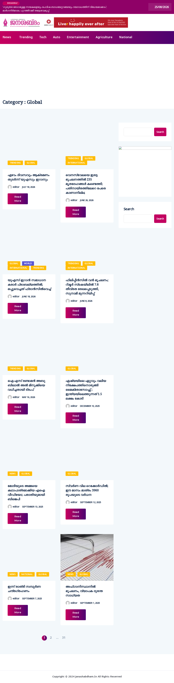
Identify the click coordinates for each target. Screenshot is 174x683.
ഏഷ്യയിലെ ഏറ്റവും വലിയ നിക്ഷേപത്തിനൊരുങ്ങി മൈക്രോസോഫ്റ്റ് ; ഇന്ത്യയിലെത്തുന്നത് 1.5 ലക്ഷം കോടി (86, 389)
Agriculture (104, 37)
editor (16, 186)
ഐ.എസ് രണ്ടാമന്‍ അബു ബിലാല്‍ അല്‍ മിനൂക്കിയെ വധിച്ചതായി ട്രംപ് (26, 385)
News (7, 37)
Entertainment (78, 37)
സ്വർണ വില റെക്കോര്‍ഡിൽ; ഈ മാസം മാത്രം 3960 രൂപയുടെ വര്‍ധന (87, 490)
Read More (17, 198)
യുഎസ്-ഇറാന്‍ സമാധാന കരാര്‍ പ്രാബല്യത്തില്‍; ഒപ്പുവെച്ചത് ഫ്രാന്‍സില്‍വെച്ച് (29, 284)
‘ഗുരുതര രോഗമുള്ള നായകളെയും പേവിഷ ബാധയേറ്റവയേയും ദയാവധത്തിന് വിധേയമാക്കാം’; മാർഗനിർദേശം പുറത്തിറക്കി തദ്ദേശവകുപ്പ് (55, 8)
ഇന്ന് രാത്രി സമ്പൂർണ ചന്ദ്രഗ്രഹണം (24, 588)
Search (160, 131)
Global (31, 162)
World (28, 263)
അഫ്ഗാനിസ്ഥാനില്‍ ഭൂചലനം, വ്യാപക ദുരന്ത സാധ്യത (84, 590)
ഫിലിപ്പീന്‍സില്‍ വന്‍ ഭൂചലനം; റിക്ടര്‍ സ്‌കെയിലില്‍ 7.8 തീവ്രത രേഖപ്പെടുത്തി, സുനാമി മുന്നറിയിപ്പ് (87, 286)
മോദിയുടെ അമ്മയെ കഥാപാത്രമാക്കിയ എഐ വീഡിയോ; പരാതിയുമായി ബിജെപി (26, 492)
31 (63, 638)
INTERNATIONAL (76, 162)
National (125, 37)
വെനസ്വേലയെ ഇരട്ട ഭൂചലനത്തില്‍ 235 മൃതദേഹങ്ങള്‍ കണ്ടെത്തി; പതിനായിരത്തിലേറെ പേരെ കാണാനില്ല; (86, 184)
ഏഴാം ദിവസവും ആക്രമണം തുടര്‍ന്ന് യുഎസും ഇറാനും (28, 177)
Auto (56, 37)
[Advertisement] (87, 69)
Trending (26, 37)
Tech (42, 37)
